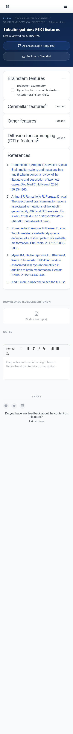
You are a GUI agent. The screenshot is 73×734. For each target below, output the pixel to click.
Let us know (36, 421)
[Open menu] (65, 6)
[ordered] (52, 348)
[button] (14, 348)
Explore (7, 18)
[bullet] (57, 348)
